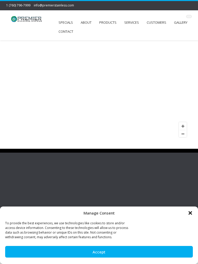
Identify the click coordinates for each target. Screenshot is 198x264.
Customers (156, 22)
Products (108, 22)
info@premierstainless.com (54, 5)
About (86, 22)
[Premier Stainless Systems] (26, 19)
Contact (66, 31)
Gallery (180, 22)
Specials (66, 22)
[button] (190, 213)
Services (131, 22)
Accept (99, 251)
